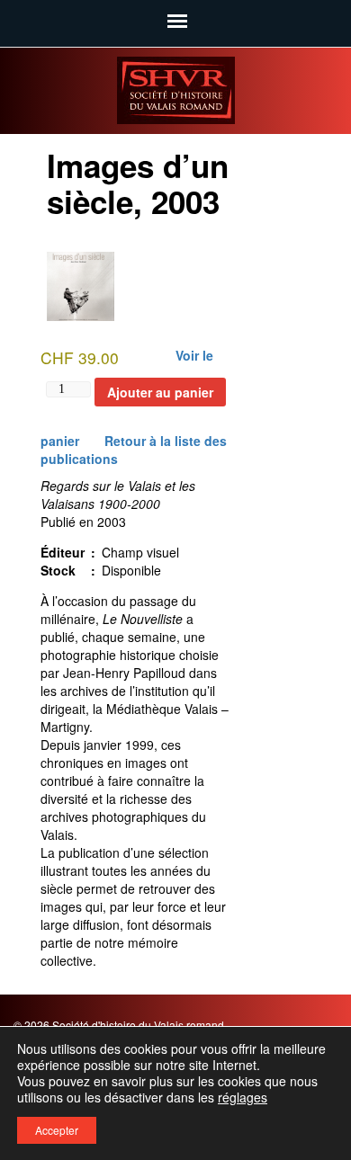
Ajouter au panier (160, 392)
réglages (242, 1097)
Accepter (56, 1130)
